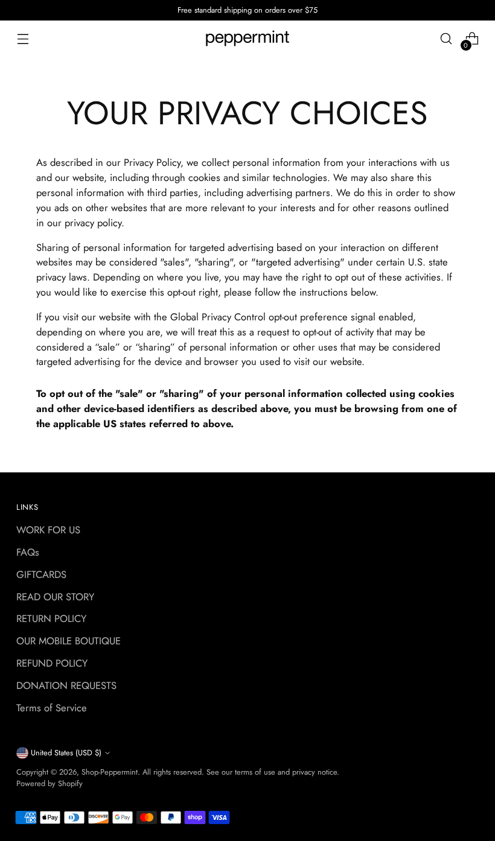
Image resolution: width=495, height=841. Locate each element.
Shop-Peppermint (109, 772)
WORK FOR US (48, 529)
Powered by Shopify (49, 783)
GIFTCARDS (41, 574)
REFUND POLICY (52, 663)
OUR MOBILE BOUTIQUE (68, 640)
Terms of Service (51, 707)
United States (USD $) (66, 752)
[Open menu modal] (22, 39)
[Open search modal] (446, 39)
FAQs (27, 552)
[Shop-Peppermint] (247, 38)
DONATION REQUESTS (66, 685)
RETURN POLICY (51, 618)
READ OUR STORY (55, 596)
